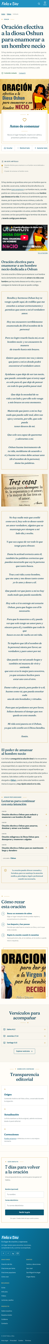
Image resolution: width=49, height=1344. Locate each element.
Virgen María (30, 1277)
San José (29, 1268)
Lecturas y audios (7, 1300)
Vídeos (3, 1296)
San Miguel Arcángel (33, 1272)
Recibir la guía (24, 1212)
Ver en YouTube (43, 253)
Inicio (3, 14)
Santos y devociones (33, 1264)
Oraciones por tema (8, 1268)
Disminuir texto (25, 148)
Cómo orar (5, 1277)
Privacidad (13, 1341)
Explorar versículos (23, 1051)
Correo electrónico (11, 1200)
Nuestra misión (6, 1315)
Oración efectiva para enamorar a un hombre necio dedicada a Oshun (24, 166)
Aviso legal (4, 1341)
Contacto (4, 1323)
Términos (28, 1341)
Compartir (22, 73)
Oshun (9, 14)
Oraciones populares (8, 1272)
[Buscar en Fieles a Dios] (38, 3)
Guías (3, 1287)
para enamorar (18, 189)
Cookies (20, 1341)
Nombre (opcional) (11, 1189)
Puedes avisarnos (10, 1138)
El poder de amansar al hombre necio (16, 171)
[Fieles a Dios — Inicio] (10, 3)
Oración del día (6, 1264)
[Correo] (18, 1253)
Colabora (4, 1319)
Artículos (4, 1292)
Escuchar (9, 148)
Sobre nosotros (6, 1311)
